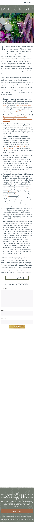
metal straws (7, 190)
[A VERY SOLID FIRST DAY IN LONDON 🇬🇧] (17, 363)
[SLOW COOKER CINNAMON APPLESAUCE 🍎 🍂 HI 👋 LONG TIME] (17, 400)
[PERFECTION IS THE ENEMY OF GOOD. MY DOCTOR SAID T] (17, 476)
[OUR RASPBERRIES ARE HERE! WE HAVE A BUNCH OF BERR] (17, 438)
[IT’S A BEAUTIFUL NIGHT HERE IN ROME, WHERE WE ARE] (17, 344)
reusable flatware (23, 188)
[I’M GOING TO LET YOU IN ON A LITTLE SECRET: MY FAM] (17, 419)
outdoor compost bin (15, 111)
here (4, 105)
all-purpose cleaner (20, 146)
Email (3, 318)
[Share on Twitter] (17, 278)
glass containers (13, 196)
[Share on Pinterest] (20, 278)
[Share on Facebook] (15, 278)
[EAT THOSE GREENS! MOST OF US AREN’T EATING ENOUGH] (17, 457)
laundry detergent (9, 148)
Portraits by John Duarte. (17, 519)
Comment (4, 288)
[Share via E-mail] (23, 278)
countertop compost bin (23, 105)
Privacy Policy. (29, 519)
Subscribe (17, 511)
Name (3, 310)
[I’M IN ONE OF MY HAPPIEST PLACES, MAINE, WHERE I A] (17, 382)
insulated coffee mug (9, 192)
